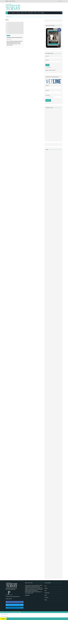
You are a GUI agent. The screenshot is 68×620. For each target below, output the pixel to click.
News (9, 12)
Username (47, 56)
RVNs (26, 12)
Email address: (47, 95)
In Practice (13, 12)
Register (7, 1)
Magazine (42, 12)
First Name (47, 85)
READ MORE (27, 595)
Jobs (39, 12)
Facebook (58, 1)
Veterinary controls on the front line (14, 37)
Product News (30, 12)
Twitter (60, 1)
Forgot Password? (52, 70)
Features (18, 12)
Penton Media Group (11, 589)
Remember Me (49, 67)
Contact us (13, 1)
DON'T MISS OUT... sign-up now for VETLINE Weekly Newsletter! (10, 611)
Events (35, 12)
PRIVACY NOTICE (9, 598)
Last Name (47, 90)
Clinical (22, 12)
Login (10, 1)
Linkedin (61, 1)
